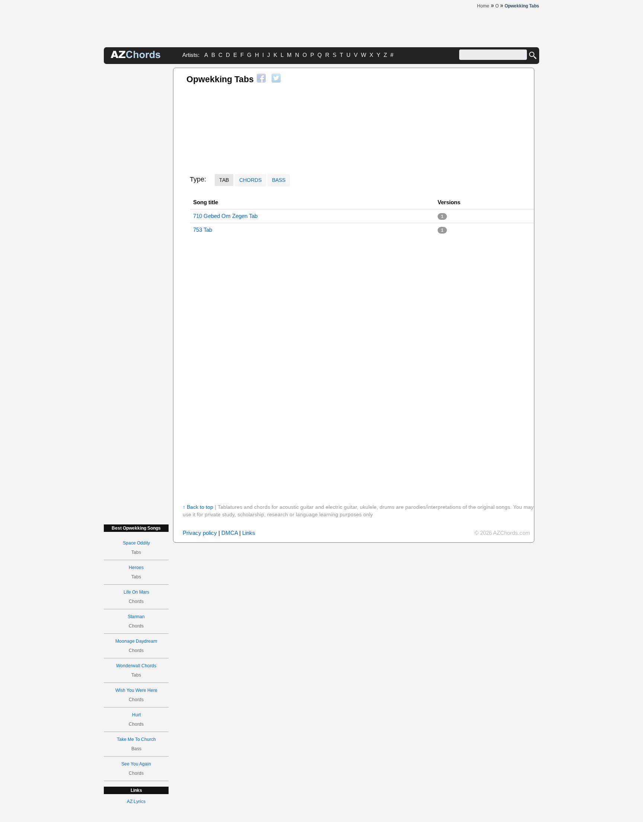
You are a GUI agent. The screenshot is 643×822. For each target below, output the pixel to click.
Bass (278, 180)
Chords (250, 180)
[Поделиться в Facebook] (261, 78)
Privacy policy (200, 533)
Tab (224, 180)
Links (248, 533)
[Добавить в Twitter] (276, 78)
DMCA (229, 533)
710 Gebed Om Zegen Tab (225, 216)
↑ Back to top (198, 507)
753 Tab (202, 230)
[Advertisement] (136, 179)
